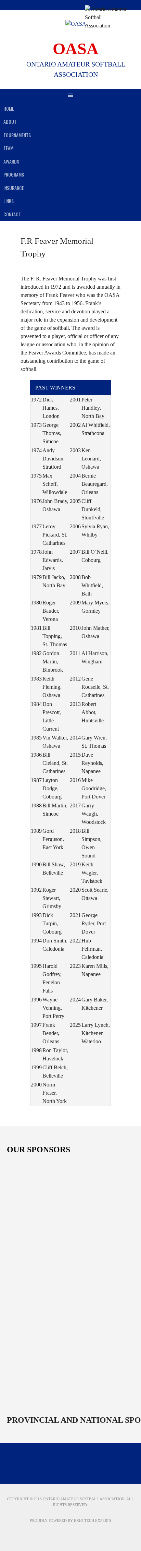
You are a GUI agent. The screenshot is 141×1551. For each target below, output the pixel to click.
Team (8, 148)
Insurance (13, 187)
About (9, 121)
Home (8, 108)
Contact (12, 214)
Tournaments (17, 135)
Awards (11, 161)
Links (8, 200)
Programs (13, 174)
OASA (76, 48)
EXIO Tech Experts (92, 1520)
